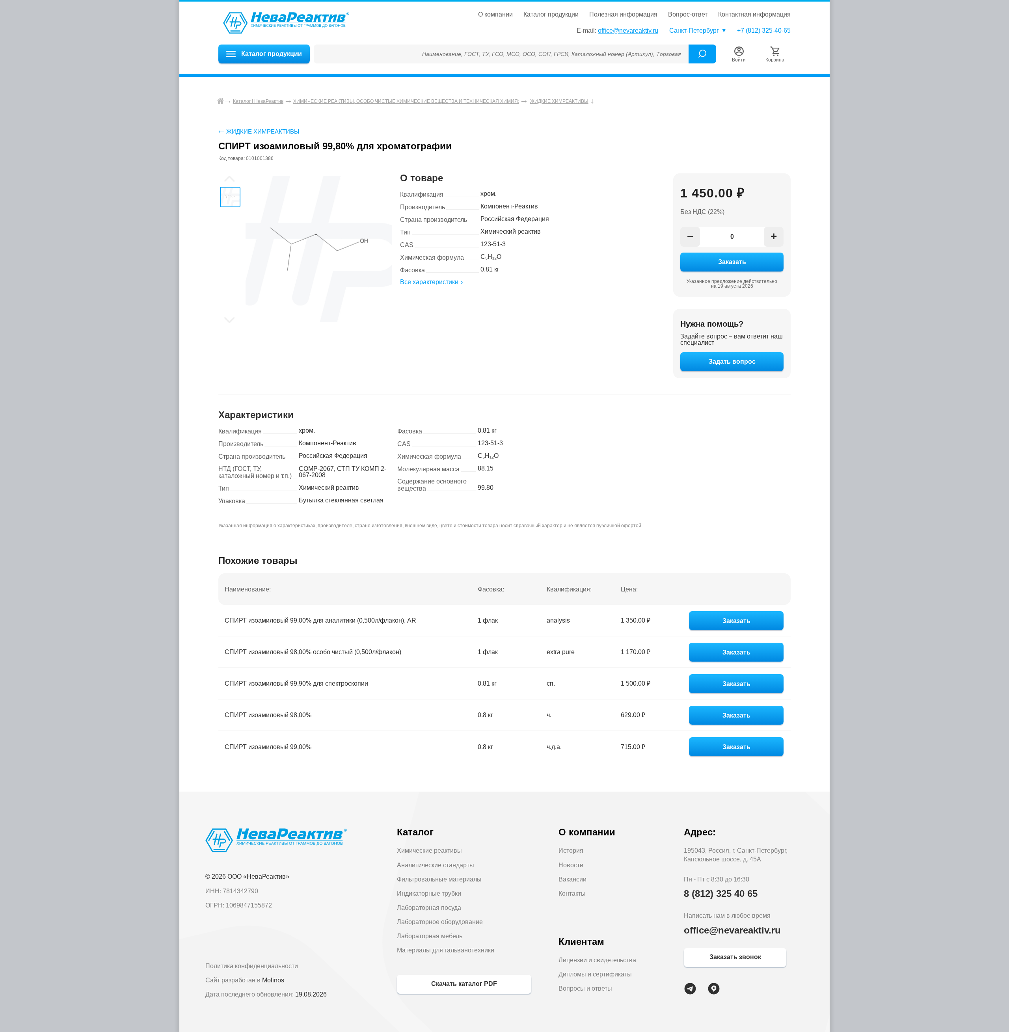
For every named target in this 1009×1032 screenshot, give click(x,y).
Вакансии (572, 879)
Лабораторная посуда (429, 907)
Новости (570, 865)
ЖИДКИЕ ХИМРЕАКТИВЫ (262, 131)
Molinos (273, 980)
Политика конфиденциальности (251, 966)
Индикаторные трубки (429, 893)
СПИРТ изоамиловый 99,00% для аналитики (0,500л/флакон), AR (320, 620)
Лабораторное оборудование (440, 922)
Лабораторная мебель (429, 936)
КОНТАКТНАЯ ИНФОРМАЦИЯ (754, 14)
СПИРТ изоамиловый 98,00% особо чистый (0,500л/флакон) (313, 652)
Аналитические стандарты (435, 865)
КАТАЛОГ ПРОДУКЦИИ (551, 14)
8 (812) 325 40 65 (721, 893)
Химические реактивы (429, 850)
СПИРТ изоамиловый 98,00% (268, 715)
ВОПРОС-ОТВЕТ (687, 14)
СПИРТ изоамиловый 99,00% (268, 747)
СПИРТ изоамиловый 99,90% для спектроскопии (296, 683)
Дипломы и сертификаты (595, 974)
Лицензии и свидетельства (597, 960)
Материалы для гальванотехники (445, 950)
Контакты (572, 893)
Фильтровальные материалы (439, 879)
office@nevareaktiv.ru (628, 30)
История (570, 850)
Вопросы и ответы (585, 988)
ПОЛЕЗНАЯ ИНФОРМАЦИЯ (623, 14)
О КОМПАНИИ (495, 14)
